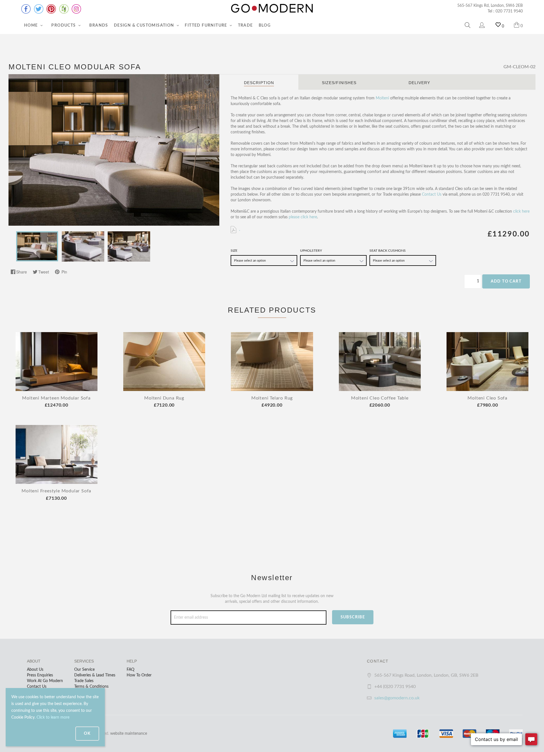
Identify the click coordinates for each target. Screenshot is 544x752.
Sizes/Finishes (339, 82)
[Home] (272, 8)
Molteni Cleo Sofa (487, 398)
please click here (303, 217)
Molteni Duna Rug (164, 398)
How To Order (139, 675)
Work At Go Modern (45, 681)
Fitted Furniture (206, 25)
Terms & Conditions (91, 687)
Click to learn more (53, 717)
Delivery (419, 82)
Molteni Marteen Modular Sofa (56, 398)
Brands (98, 25)
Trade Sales (84, 681)
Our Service (84, 670)
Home (31, 25)
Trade (245, 25)
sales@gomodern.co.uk (397, 698)
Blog (265, 25)
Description (259, 82)
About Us (35, 670)
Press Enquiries (40, 675)
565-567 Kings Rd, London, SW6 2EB (490, 6)
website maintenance (128, 734)
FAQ (130, 670)
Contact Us (431, 194)
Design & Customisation (144, 25)
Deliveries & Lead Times (94, 675)
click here (521, 211)
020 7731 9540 (509, 11)
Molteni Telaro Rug (272, 398)
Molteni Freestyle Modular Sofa (56, 491)
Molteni (382, 98)
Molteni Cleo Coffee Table (380, 398)
